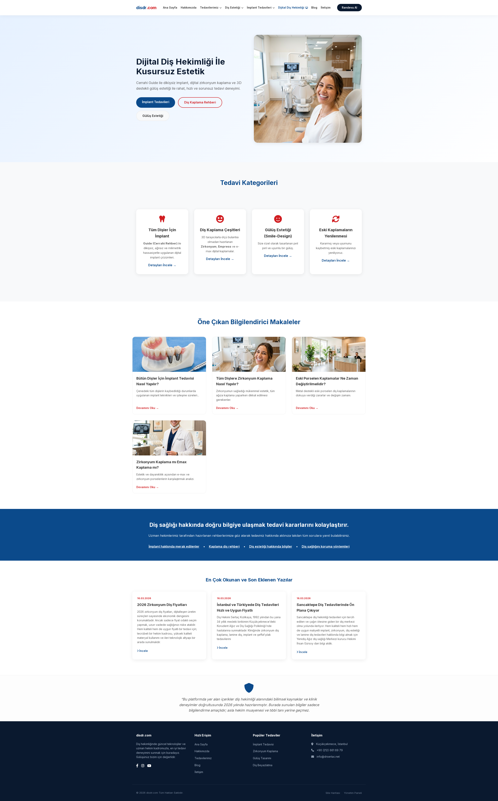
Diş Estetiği (233, 7)
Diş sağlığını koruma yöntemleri (326, 546)
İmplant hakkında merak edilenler (174, 546)
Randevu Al (349, 7)
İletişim (326, 7)
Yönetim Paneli (353, 792)
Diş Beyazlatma (262, 765)
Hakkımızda (188, 7)
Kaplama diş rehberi (224, 546)
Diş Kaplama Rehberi (200, 102)
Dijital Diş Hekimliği (291, 7)
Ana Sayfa (170, 7)
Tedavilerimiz (209, 7)
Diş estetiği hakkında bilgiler (270, 546)
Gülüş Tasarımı (262, 758)
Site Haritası (333, 792)
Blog (314, 7)
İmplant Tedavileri (259, 7)
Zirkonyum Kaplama (265, 751)
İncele (143, 650)
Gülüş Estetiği (152, 116)
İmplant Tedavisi (263, 744)
